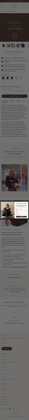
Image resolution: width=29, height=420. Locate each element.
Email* (16, 208)
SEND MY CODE (21, 216)
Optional (17, 213)
